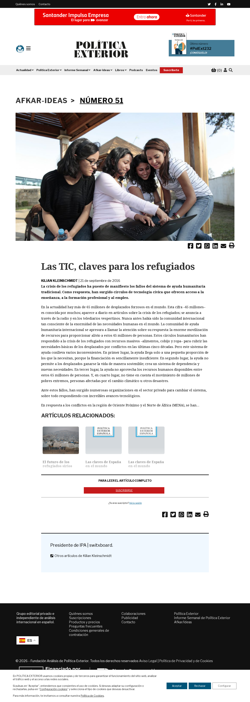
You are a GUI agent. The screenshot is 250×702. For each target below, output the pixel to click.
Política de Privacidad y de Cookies (186, 661)
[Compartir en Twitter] (199, 246)
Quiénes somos (25, 4)
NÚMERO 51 (101, 100)
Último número (199, 43)
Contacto (44, 4)
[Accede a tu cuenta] (225, 70)
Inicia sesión (135, 503)
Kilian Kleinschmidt (59, 281)
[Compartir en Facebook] (190, 246)
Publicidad (130, 618)
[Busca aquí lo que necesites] (231, 70)
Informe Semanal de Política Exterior (202, 618)
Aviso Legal (148, 661)
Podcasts (136, 70)
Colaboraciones (133, 614)
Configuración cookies (53, 689)
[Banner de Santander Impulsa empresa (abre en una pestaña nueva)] (125, 17)
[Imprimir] (231, 246)
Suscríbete (171, 70)
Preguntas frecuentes (85, 626)
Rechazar (200, 685)
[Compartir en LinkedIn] (215, 246)
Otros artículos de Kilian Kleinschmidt (82, 556)
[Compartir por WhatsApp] (207, 246)
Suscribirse (124, 490)
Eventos (151, 70)
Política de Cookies (92, 695)
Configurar (224, 685)
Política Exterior (186, 614)
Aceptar (177, 685)
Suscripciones (80, 618)
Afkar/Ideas (183, 622)
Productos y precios (84, 622)
